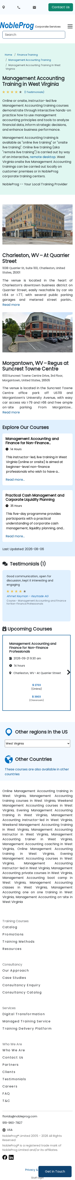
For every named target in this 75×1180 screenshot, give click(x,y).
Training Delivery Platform (27, 1028)
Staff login (37, 1177)
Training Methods (18, 941)
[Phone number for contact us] (19, 7)
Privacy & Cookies (37, 1170)
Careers (9, 1086)
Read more (11, 304)
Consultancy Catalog (22, 992)
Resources (12, 948)
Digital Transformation (23, 1014)
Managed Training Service (26, 1021)
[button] (67, 672)
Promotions (13, 934)
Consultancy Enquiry (21, 985)
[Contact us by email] (34, 7)
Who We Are (13, 1050)
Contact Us (61, 7)
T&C (6, 1100)
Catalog (9, 927)
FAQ (6, 1093)
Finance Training (27, 54)
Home (8, 54)
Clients (8, 1072)
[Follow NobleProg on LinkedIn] (11, 1157)
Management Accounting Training (29, 60)
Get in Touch (55, 1171)
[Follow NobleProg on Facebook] (4, 1157)
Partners (10, 1064)
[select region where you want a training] (3, 7)
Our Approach (15, 970)
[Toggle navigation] (70, 25)
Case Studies (14, 977)
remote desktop (43, 157)
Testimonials (14, 1079)
